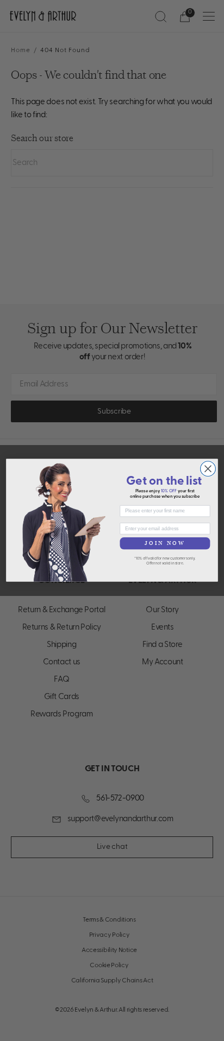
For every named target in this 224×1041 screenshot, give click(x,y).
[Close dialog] (208, 469)
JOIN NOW (165, 543)
